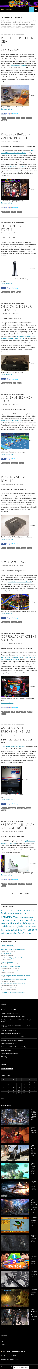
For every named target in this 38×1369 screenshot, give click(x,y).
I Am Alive (34, 1271)
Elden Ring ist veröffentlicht (9, 1043)
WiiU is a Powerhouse (7, 962)
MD (34, 920)
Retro (4, 120)
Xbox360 (9, 933)
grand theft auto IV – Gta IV (34, 1312)
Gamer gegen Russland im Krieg (10, 1013)
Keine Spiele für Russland (8, 1030)
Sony (13, 292)
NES (18, 711)
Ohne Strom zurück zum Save (9, 988)
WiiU (3, 933)
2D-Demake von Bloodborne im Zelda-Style (13, 979)
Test (25, 930)
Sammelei (4, 35)
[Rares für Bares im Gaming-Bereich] (3, 207)
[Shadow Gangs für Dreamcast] (3, 379)
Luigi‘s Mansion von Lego (17, 399)
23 (21, 894)
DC (15, 383)
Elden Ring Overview (7, 1057)
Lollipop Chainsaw (33, 1128)
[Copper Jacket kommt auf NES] (3, 707)
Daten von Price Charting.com (17, 166)
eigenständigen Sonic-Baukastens (11, 420)
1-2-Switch (33, 1254)
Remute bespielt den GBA (17, 39)
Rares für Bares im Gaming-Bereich (15, 135)
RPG (34, 927)
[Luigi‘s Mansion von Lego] (3, 458)
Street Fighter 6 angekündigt (9, 1053)
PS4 (6, 926)
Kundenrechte (25, 920)
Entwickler (7, 916)
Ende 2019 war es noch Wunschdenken (13, 746)
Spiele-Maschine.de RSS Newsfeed (14, 1351)
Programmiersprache (7, 945)
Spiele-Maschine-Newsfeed (15, 35)
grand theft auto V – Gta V (34, 1146)
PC (24, 923)
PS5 (10, 927)
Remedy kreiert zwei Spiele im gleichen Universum (15, 975)
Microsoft (5, 923)
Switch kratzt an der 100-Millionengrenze (13, 949)
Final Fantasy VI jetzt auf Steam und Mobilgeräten (15, 1047)
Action (5, 910)
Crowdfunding (6, 383)
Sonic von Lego (13, 562)
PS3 (2, 927)
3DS (2, 910)
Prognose (30, 923)
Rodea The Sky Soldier (33, 1164)
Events (17, 917)
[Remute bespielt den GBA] (3, 113)
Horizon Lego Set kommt (15, 227)
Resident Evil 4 (33, 1236)
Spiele (19, 211)
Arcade (4, 883)
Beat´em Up (32, 910)
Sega (20, 622)
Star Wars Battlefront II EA (34, 1182)
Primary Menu (36, 9)
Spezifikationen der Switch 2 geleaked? (12, 1040)
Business (6, 913)
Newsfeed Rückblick (8, 941)
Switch (20, 930)
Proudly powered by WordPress (9, 1366)
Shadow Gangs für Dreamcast (16, 308)
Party (21, 923)
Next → (27, 894)
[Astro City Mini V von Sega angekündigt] (3, 879)
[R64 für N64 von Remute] (3, 543)
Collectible (11, 117)
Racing (16, 927)
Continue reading (7, 109)
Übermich (3, 1344)
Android (19, 910)
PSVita (12, 927)
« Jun (2, 1098)
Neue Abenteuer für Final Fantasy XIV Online (14, 1037)
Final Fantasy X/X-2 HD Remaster (33, 1112)
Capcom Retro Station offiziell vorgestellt (13, 992)
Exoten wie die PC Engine (18, 65)
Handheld (29, 917)
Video (19, 292)
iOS (16, 920)
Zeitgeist (27, 933)
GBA (18, 117)
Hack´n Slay (23, 917)
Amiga (4, 808)
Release (29, 117)
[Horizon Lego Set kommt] (3, 288)
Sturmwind (34, 1289)
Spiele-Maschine (7, 9)
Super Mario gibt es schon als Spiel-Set (20, 582)
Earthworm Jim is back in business (10, 971)
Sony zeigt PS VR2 (6, 1050)
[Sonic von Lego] (3, 618)
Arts (3, 117)
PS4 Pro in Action (6, 953)
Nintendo (14, 463)
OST (23, 117)
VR (36, 930)
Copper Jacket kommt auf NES (18, 638)
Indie (19, 383)
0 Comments (15, 45)
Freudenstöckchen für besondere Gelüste (13, 1016)
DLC (32, 914)
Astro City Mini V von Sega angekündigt (18, 826)
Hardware (21, 808)
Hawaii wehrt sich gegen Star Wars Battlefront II (15, 958)
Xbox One (17, 933)
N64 (18, 548)
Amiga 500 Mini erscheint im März (16, 729)
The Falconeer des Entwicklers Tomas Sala (13, 983)
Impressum (4, 1341)
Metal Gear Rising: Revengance (34, 1202)
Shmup (6, 930)
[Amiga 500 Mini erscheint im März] (3, 804)
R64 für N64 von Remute (13, 478)
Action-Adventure (11, 910)
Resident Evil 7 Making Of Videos (10, 966)
